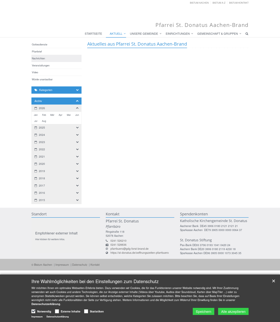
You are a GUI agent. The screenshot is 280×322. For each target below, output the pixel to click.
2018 (42, 178)
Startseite (93, 33)
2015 (42, 200)
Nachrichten (38, 58)
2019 (42, 171)
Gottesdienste (39, 44)
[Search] (245, 33)
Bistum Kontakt (239, 2)
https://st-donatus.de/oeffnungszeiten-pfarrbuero (139, 252)
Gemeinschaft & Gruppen (217, 33)
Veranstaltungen (41, 65)
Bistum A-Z (219, 2)
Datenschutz (80, 264)
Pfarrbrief (37, 51)
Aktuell (116, 33)
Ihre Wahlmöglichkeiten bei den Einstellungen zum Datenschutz (95, 281)
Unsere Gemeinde (144, 33)
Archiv (38, 101)
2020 (42, 164)
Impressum (62, 264)
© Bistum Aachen (42, 264)
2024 (42, 135)
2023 (42, 142)
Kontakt (95, 264)
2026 (42, 108)
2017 (42, 185)
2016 (42, 193)
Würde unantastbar (42, 79)
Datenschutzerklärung (45, 304)
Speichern (203, 311)
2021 (42, 156)
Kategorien (45, 90)
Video (35, 72)
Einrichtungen (178, 33)
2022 (42, 149)
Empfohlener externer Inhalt (56, 233)
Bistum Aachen (199, 2)
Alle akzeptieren (233, 311)
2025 (42, 127)
